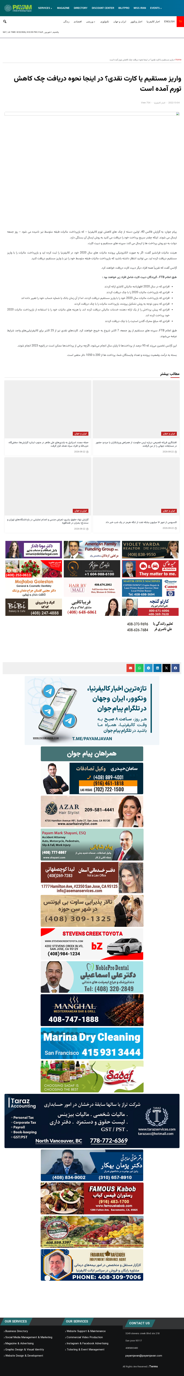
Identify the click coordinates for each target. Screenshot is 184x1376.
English (169, 21)
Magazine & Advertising (19, 1343)
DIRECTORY (81, 8)
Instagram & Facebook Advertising (87, 1343)
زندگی (66, 21)
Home (178, 59)
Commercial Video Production (85, 1337)
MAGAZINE (63, 8)
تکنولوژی (104, 21)
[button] (175, 668)
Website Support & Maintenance (86, 1331)
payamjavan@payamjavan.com (143, 1356)
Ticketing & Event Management (85, 1350)
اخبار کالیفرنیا (153, 21)
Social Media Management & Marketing (28, 1337)
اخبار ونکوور (136, 21)
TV (180, 21)
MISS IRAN (140, 8)
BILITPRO (123, 8)
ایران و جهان (119, 21)
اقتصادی (78, 21)
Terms (153, 1366)
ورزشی (89, 21)
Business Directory (16, 1331)
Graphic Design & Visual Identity (24, 1350)
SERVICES (44, 8)
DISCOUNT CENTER (103, 8)
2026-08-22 (168, 452)
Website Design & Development (24, 1356)
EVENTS (155, 8)
